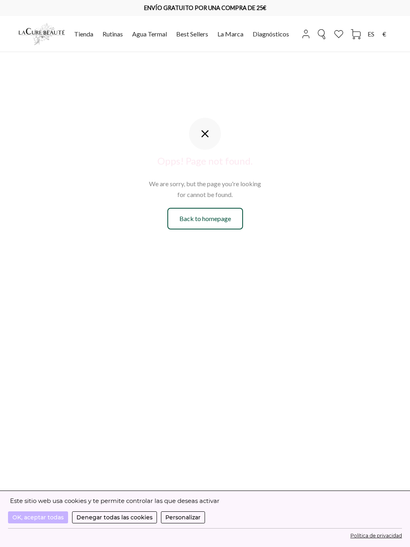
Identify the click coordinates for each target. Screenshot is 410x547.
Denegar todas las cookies (114, 517)
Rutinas (112, 34)
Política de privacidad (376, 536)
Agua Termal (149, 34)
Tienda (83, 34)
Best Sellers (192, 34)
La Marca (230, 34)
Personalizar (183, 517)
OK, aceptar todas (38, 517)
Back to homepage (205, 218)
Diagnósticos (271, 34)
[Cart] (356, 34)
